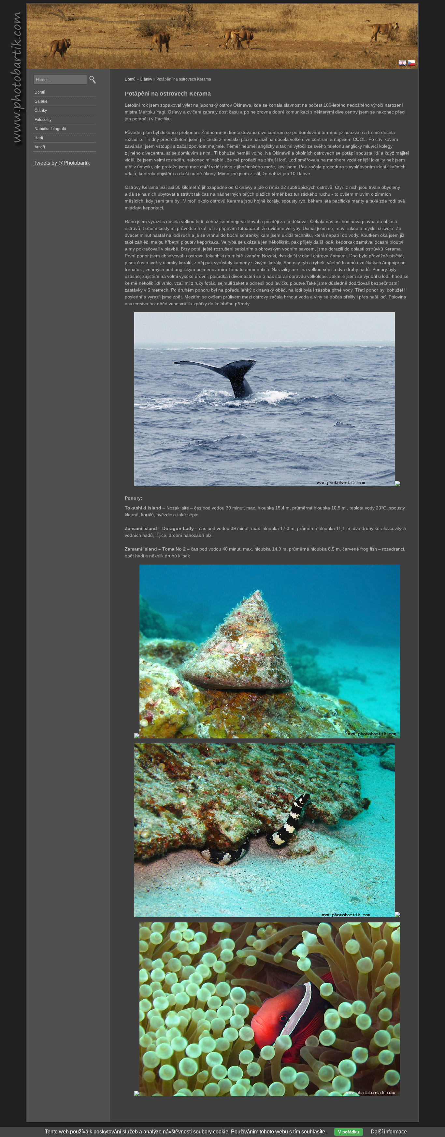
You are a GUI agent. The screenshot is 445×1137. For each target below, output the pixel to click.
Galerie (41, 101)
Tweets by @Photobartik (62, 163)
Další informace (389, 1131)
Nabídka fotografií (50, 129)
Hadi (39, 138)
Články (146, 79)
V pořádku (348, 1131)
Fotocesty (43, 119)
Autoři (40, 147)
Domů (130, 79)
